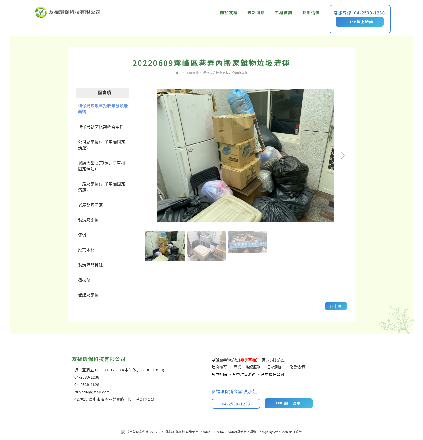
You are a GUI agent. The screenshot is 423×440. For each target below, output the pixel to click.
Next (326, 92)
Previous (153, 92)
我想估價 (311, 12)
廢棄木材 (86, 250)
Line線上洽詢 (359, 21)
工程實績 (284, 12)
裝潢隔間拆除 (90, 265)
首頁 (178, 73)
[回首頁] (68, 12)
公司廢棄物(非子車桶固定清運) (101, 145)
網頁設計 (295, 432)
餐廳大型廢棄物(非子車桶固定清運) (101, 166)
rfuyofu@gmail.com (92, 392)
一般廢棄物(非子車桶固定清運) (101, 187)
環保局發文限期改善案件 (101, 127)
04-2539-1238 (369, 13)
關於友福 (229, 12)
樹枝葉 (84, 280)
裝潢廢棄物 (88, 220)
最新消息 (256, 12)
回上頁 (336, 306)
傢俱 (82, 235)
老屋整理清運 (90, 205)
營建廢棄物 (88, 295)
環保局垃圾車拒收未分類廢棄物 (225, 73)
